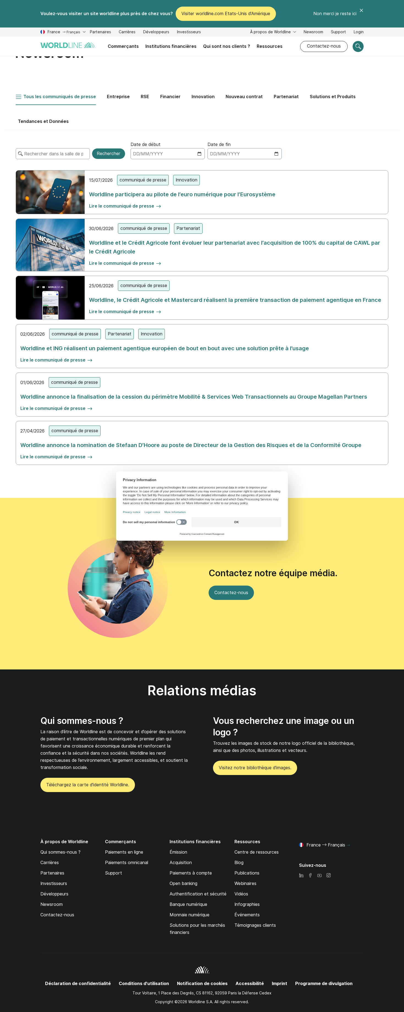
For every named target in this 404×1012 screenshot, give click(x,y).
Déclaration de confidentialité (78, 983)
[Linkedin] (301, 875)
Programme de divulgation (324, 983)
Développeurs (156, 32)
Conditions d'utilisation (144, 983)
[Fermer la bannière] (361, 14)
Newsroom (313, 32)
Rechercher (108, 153)
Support (338, 32)
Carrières (127, 32)
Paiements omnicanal (126, 862)
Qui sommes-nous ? (81, 720)
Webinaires (245, 883)
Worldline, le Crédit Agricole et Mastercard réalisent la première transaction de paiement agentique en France (235, 300)
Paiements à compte (191, 873)
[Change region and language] (348, 845)
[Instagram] (328, 875)
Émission (178, 852)
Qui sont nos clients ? (226, 46)
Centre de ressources (256, 852)
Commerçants (123, 46)
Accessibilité (250, 983)
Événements (247, 914)
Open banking (183, 883)
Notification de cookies (202, 983)
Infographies (247, 904)
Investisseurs (189, 32)
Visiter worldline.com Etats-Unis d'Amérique (225, 13)
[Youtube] (319, 875)
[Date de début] (168, 153)
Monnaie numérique (189, 914)
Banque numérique (188, 904)
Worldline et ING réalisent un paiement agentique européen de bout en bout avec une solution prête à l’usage (164, 348)
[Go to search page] (358, 46)
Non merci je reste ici (334, 13)
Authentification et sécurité (198, 894)
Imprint (279, 983)
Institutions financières (171, 46)
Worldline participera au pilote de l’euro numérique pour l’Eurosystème (182, 194)
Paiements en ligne (124, 852)
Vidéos (241, 894)
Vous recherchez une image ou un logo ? (283, 726)
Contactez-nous (324, 46)
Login (359, 32)
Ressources (270, 46)
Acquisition (181, 862)
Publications (246, 873)
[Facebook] (310, 875)
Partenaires (100, 32)
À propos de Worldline (271, 32)
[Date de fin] (244, 153)
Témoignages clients (255, 925)
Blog (238, 862)
